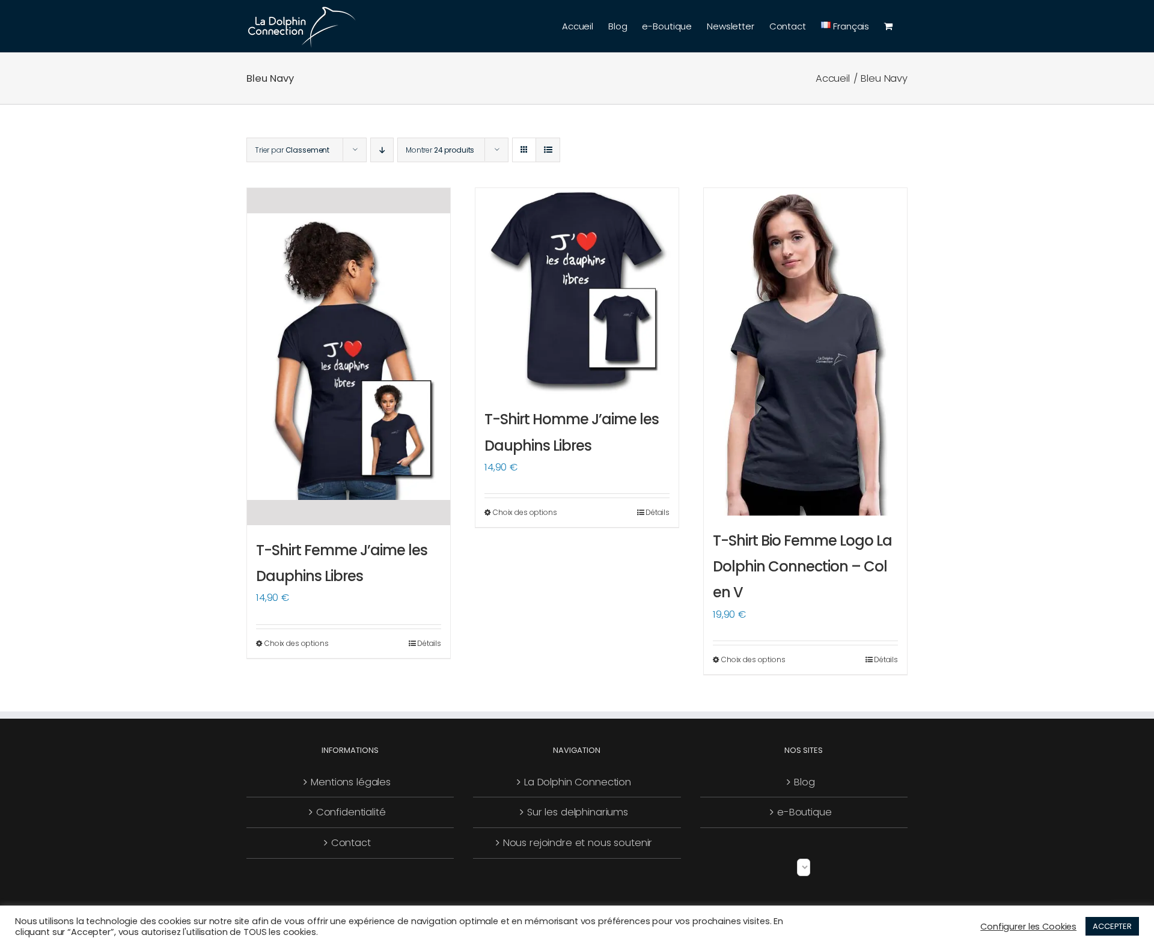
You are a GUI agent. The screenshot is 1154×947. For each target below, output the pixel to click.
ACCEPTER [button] (1112, 926)
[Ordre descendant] (382, 150)
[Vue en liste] (548, 150)
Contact (351, 843)
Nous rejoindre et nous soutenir (578, 843)
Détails (429, 643)
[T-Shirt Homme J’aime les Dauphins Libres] (577, 291)
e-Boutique (804, 812)
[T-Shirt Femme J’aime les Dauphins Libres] (348, 356)
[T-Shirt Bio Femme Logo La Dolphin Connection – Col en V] (805, 352)
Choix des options (296, 643)
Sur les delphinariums (577, 812)
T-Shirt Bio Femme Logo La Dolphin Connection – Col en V (802, 566)
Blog (804, 782)
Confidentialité (351, 812)
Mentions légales (351, 782)
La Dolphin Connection (577, 782)
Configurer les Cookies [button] (1028, 926)
